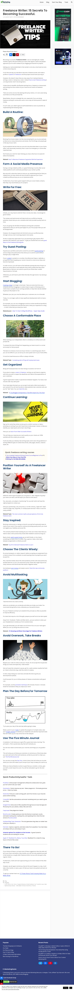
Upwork (11, 74)
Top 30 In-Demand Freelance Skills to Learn (20, 545)
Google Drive (6, 805)
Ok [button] (70, 987)
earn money (14, 568)
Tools (66, 2)
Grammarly (6, 788)
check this (22, 389)
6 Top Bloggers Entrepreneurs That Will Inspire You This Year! (27, 392)
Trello (17, 730)
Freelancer (18, 74)
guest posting (39, 251)
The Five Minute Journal (12, 757)
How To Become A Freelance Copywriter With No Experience (25, 159)
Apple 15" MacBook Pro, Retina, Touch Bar (15, 838)
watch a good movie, (16, 537)
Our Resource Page (8, 950)
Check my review (12, 790)
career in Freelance (20, 372)
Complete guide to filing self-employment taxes (25, 360)
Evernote (5, 827)
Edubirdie (6, 794)
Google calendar (10, 732)
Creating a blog (7, 285)
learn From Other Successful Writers (21, 431)
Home (41, 2)
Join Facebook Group (10, 978)
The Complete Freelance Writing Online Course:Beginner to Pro (24, 455)
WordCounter (7, 814)
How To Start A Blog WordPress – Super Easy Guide (28, 311)
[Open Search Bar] (71, 2)
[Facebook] (10, 54)
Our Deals (5, 948)
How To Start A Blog (8, 952)
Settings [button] (65, 987)
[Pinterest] (17, 54)
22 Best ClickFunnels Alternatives (12, 954)
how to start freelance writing (37, 80)
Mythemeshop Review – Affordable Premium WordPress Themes (20, 885)
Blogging (7, 882)
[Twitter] (14, 54)
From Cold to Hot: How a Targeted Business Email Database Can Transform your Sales (26, 884)
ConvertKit (6, 799)
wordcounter (12, 818)
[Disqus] (25, 914)
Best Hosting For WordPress (10, 956)
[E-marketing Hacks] (6, 2)
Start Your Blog (57, 2)
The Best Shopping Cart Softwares (12, 946)
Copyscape (6, 810)
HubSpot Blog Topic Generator (12, 821)
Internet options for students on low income (16, 832)
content (9, 258)
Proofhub (5, 783)
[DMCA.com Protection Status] (10, 983)
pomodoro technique (21, 685)
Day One (19, 760)
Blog (47, 2)
